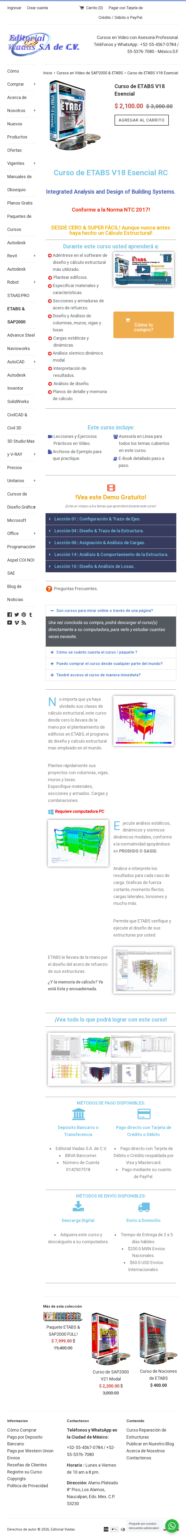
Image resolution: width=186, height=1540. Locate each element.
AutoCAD (21, 361)
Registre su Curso (24, 1471)
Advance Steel (21, 335)
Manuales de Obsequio (19, 183)
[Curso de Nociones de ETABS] (158, 1338)
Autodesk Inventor (16, 382)
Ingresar (14, 8)
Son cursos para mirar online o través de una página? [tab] (104, 610)
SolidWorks (18, 401)
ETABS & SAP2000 (16, 315)
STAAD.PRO (18, 295)
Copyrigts (16, 1478)
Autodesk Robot (21, 276)
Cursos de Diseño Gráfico (21, 500)
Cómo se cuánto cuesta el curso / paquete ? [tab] (96, 652)
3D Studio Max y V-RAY (21, 448)
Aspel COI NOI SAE (20, 566)
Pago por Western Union (30, 1450)
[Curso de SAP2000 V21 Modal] (111, 1339)
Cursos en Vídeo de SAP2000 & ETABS (90, 73)
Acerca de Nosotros (21, 104)
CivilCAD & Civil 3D (17, 421)
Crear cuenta (37, 8)
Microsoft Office (21, 527)
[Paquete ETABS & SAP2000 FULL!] (63, 1316)
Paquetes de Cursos (19, 223)
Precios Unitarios (21, 474)
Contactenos (138, 1457)
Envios (13, 1457)
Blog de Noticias (15, 593)
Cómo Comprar (21, 78)
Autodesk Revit (21, 249)
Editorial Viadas (63, 1529)
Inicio (47, 73)
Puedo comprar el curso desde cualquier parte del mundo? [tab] (109, 663)
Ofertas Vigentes (21, 157)
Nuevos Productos (17, 130)
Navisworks (18, 348)
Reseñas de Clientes (27, 1464)
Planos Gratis (20, 203)
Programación (21, 546)
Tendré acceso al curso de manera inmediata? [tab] (98, 675)
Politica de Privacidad (27, 1485)
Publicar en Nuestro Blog (150, 1443)
